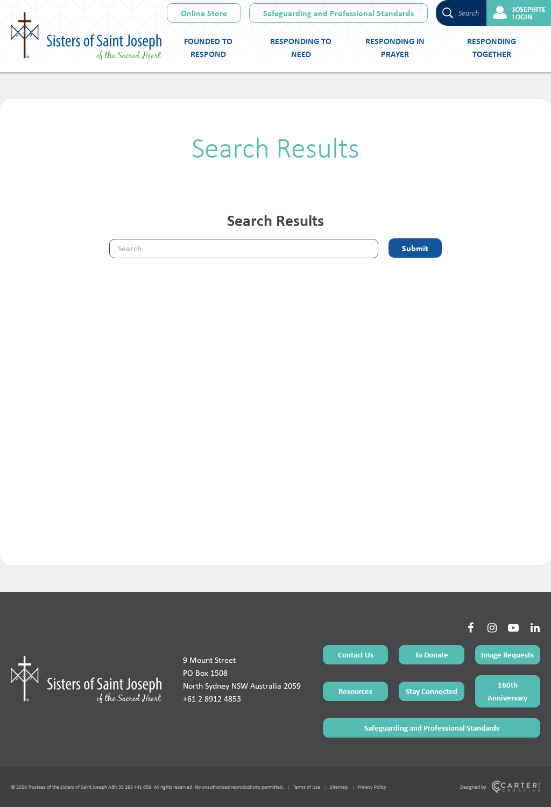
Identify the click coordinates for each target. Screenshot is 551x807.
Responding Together (491, 47)
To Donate (431, 654)
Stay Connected (431, 691)
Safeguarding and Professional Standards (338, 13)
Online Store (204, 13)
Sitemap (339, 786)
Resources (355, 691)
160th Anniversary (507, 691)
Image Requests (507, 654)
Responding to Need (300, 47)
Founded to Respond (208, 47)
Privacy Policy (371, 786)
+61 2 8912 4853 (212, 698)
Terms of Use (306, 786)
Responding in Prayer (395, 47)
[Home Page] (86, 679)
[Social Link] (470, 627)
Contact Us (355, 654)
